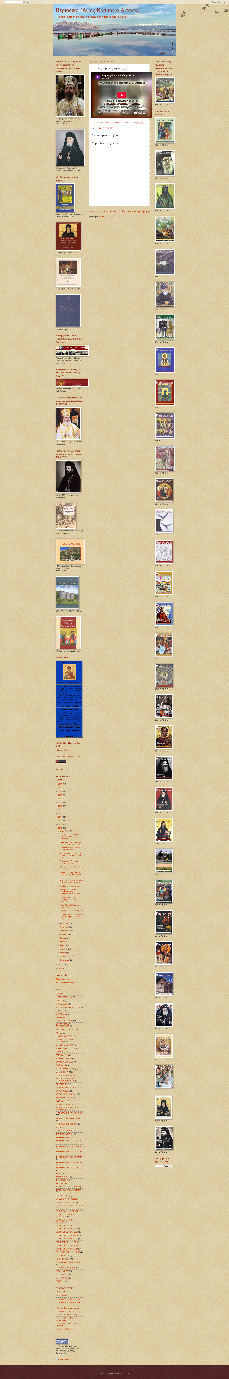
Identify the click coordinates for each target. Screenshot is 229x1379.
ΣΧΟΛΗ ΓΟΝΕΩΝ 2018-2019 (67, 1245)
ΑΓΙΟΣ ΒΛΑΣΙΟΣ (62, 1004)
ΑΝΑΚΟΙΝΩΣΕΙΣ (62, 1017)
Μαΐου (63, 945)
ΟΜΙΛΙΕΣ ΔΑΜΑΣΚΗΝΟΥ (65, 1131)
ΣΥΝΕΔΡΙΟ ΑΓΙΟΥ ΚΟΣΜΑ (66, 1202)
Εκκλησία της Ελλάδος (64, 1296)
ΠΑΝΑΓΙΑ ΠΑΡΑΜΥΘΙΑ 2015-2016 (69, 1146)
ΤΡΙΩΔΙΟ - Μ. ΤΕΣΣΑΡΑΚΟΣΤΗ (68, 1262)
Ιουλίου (63, 938)
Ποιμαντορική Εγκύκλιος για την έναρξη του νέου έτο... (71, 843)
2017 (60, 806)
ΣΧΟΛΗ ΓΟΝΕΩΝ (62, 1225)
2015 (60, 814)
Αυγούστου (64, 934)
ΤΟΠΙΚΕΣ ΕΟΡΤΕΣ (63, 1256)
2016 (60, 810)
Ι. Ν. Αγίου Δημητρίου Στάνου (67, 1311)
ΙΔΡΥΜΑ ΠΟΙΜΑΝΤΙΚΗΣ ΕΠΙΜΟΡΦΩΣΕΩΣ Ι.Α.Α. (65, 1080)
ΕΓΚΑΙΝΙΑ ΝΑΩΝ (62, 1055)
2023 (60, 784)
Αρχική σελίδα (117, 211)
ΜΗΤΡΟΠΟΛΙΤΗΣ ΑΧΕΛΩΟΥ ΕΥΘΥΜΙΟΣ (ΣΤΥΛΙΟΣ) (67, 1109)
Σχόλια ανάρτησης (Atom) (109, 217)
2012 (60, 824)
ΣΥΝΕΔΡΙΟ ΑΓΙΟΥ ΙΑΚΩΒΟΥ (67, 1199)
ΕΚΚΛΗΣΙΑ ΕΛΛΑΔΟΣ (64, 1062)
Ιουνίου (63, 942)
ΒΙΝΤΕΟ (59, 1033)
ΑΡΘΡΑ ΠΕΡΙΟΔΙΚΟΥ (64, 1021)
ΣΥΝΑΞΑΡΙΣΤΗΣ (62, 1196)
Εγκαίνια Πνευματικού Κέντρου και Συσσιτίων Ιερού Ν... (69, 899)
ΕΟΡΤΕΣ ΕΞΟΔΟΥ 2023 (65, 1069)
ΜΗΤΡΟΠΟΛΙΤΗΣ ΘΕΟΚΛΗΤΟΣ (68, 1119)
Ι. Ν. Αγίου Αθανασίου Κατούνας (68, 1299)
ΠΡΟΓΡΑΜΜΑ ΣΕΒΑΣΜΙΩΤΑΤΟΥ (69, 1190)
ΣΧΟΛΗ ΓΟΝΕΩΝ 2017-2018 (67, 1242)
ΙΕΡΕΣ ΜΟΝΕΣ (61, 1084)
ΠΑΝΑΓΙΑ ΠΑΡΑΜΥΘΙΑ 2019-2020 (69, 1168)
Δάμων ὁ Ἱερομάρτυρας (73, 722)
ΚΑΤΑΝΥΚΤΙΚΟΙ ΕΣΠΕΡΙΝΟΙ (67, 1087)
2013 (60, 821)
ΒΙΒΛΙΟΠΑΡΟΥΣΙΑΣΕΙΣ (65, 1030)
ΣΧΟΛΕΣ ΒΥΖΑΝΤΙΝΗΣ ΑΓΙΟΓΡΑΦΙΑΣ (65, 1215)
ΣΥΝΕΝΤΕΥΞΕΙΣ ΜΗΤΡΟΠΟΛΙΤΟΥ (69, 1206)
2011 (60, 828)
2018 (60, 803)
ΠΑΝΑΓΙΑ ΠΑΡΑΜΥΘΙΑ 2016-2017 (69, 1152)
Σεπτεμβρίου (65, 931)
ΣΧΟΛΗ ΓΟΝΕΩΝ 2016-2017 (67, 1239)
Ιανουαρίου (64, 960)
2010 (60, 965)
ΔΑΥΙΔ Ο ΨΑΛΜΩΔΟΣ (64, 1045)
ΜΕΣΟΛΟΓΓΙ (60, 1101)
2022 (60, 788)
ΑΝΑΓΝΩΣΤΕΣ (61, 1014)
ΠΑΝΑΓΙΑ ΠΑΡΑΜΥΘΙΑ (65, 1137)
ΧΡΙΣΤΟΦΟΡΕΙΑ (62, 1278)
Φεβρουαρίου (65, 956)
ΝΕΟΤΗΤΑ (60, 1127)
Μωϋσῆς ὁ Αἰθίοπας (64, 713)
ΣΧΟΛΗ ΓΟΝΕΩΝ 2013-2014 (67, 1229)
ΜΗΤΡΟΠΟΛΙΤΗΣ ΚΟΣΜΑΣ (66, 1124)
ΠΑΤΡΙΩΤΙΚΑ (61, 1183)
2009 (60, 968)
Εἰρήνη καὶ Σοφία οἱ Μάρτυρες (69, 724)
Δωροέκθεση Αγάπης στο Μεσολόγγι (69, 906)
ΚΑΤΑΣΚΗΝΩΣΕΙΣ (63, 1091)
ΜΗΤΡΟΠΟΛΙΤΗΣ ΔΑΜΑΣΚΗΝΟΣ (69, 1113)
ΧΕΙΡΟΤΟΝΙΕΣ (61, 1274)
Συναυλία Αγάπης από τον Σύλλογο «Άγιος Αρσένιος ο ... (71, 875)
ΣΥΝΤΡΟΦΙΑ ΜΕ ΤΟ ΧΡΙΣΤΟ (67, 1211)
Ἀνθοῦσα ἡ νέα (68, 697)
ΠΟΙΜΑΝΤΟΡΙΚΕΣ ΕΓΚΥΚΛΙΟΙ (68, 1187)
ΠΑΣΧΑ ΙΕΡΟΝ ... (62, 1177)
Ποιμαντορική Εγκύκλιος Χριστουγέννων (69, 862)
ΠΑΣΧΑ (58, 1173)
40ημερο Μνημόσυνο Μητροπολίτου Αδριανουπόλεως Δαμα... (70, 892)
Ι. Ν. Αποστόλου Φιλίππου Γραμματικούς (66, 1319)
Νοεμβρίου (64, 923)
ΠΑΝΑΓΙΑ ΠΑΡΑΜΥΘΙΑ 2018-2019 (69, 1162)
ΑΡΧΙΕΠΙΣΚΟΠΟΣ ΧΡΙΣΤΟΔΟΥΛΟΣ (63, 1025)
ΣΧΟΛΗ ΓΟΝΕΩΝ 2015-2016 (67, 1235)
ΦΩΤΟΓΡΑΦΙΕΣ (62, 1271)
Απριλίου (64, 949)
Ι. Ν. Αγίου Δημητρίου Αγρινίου (67, 1308)
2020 (60, 795)
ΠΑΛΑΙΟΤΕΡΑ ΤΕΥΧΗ (64, 1134)
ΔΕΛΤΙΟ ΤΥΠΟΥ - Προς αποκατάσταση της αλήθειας (69, 836)
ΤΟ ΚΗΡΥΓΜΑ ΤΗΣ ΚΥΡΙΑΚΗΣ (68, 1252)
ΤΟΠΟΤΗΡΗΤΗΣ (62, 1259)
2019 (60, 799)
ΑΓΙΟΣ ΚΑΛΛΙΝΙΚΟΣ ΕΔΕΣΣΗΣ (68, 1007)
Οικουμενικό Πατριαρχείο (65, 1329)
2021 (60, 792)
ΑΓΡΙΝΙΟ (59, 1011)
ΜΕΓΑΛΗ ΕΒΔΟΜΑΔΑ (64, 1098)
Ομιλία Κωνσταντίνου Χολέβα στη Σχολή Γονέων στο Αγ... (71, 917)
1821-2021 (59, 994)
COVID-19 (59, 1281)
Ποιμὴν (58, 686)
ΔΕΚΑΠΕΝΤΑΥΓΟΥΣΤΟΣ (65, 1048)
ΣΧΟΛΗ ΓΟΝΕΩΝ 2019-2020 (67, 1249)
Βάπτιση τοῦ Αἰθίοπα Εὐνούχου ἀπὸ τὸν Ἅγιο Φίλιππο (69, 695)
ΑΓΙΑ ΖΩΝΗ (60, 1001)
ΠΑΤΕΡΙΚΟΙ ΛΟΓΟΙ (63, 1180)
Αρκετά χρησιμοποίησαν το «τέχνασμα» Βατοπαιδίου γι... (70, 855)
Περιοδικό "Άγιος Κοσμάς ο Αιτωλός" (99, 10)
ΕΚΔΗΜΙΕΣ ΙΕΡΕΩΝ (64, 1059)
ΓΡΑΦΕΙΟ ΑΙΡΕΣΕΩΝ (64, 1036)
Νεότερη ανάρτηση (98, 211)
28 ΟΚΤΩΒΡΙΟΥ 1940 (64, 997)
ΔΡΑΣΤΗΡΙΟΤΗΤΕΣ (105, 128)
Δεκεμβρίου (65, 831)
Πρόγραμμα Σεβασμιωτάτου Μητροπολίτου (70, 849)
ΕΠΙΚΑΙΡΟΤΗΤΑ (62, 1072)
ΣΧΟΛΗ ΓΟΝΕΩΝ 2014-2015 (67, 1232)
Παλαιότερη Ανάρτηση (138, 211)
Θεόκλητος (73, 699)
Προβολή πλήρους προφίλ (65, 983)
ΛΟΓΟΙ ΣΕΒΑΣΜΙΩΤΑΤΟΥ (66, 1094)
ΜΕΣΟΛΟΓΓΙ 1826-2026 (65, 1104)
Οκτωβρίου (64, 927)
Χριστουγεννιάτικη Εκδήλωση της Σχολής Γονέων (71, 868)
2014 (60, 817)
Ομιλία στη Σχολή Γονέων (70, 886)
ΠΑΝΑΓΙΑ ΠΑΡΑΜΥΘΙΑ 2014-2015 (69, 1141)
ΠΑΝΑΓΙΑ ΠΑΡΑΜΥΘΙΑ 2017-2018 (69, 1157)
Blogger (126, 1374)
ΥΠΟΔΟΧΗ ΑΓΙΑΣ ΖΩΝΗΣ (66, 1268)
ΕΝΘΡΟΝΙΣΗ (61, 1065)
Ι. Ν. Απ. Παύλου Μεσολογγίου (67, 1315)
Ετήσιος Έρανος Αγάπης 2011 (71, 911)
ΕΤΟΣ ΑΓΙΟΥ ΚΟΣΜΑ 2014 (66, 1075)
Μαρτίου (63, 953)
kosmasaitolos (64, 979)
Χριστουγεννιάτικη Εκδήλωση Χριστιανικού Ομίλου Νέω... (71, 881)
